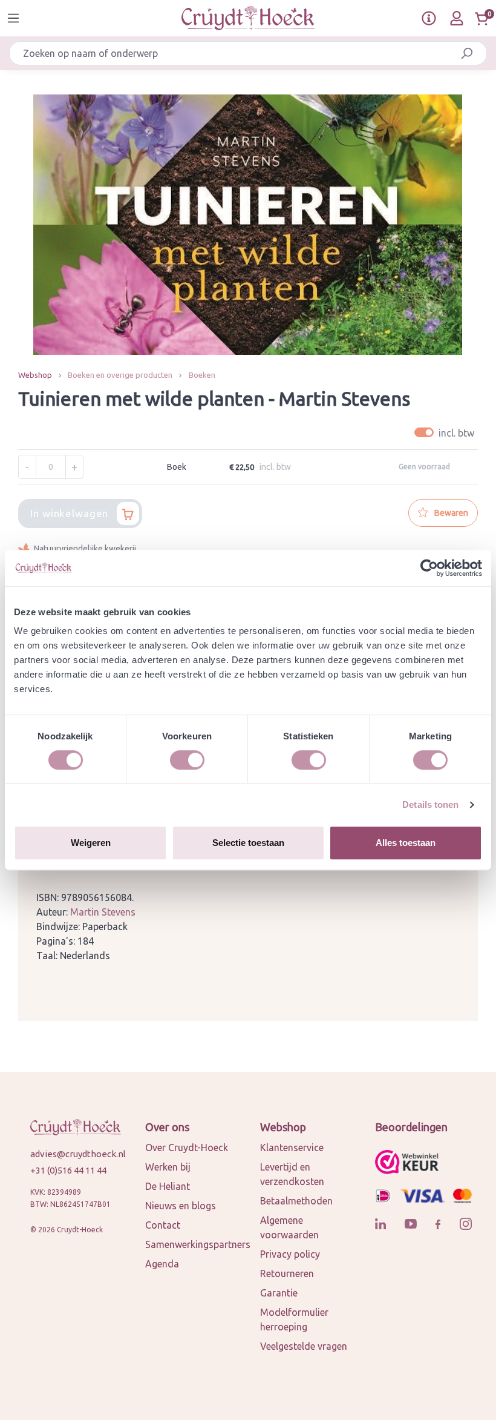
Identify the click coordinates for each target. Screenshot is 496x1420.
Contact (162, 1225)
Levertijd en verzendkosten (292, 1174)
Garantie (279, 1292)
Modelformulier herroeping (294, 1319)
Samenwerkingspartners (197, 1244)
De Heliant (167, 1186)
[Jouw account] (457, 18)
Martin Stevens (102, 911)
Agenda (162, 1263)
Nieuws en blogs (180, 1205)
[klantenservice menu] (429, 18)
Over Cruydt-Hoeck (186, 1147)
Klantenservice (292, 1147)
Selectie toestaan (248, 842)
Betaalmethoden (296, 1200)
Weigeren (91, 842)
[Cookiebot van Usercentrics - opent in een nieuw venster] (429, 568)
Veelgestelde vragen (303, 1346)
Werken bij (168, 1166)
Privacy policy (290, 1254)
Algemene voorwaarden (289, 1227)
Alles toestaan (406, 842)
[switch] (187, 760)
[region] (248, 224)
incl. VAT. (446, 432)
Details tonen (430, 804)
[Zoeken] (466, 53)
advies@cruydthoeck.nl (75, 1154)
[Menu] (13, 18)
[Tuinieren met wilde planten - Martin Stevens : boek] (247, 224)
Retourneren (287, 1273)
